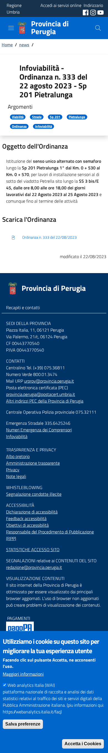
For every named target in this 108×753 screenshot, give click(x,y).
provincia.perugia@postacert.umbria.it (40, 394)
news (24, 44)
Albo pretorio (18, 456)
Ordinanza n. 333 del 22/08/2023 (49, 237)
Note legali (16, 476)
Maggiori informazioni (23, 674)
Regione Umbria (14, 8)
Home (7, 44)
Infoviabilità (43, 126)
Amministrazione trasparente (33, 463)
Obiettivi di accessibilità (27, 525)
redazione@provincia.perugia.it (34, 567)
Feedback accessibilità (26, 518)
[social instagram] (94, 12)
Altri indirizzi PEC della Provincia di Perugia (44, 401)
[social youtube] (100, 12)
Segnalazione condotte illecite (33, 494)
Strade (37, 117)
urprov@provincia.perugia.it (49, 381)
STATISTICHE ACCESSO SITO (33, 549)
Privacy (12, 469)
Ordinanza (19, 126)
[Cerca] (98, 28)
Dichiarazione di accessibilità (32, 511)
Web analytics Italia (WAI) (31, 685)
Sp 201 (55, 117)
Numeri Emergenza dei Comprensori (39, 429)
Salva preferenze (22, 724)
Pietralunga (77, 117)
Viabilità (18, 117)
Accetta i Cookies (83, 743)
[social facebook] (86, 12)
